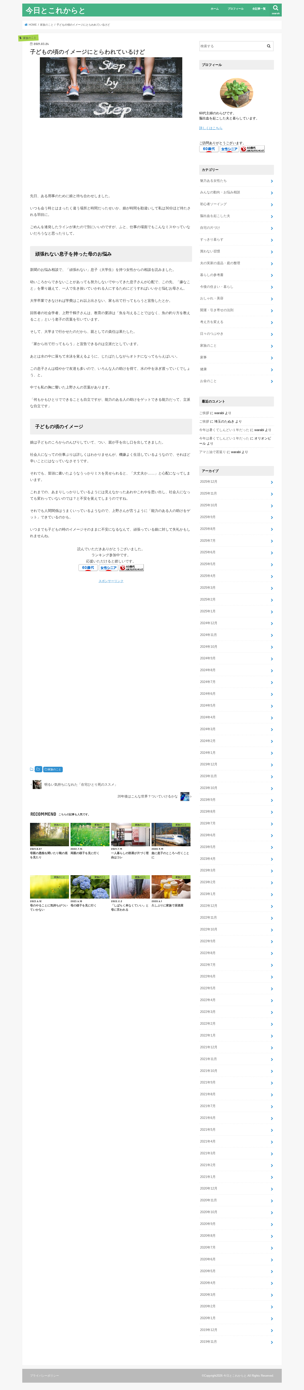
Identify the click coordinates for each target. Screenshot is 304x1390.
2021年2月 (208, 1165)
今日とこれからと (56, 10)
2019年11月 (208, 1341)
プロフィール (236, 8)
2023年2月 (208, 882)
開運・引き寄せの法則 (216, 310)
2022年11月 (208, 917)
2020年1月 (208, 1318)
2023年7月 (208, 823)
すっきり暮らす (211, 239)
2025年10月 (208, 505)
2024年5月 (208, 705)
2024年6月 (208, 693)
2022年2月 (208, 1023)
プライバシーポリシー (44, 1375)
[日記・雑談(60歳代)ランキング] (131, 568)
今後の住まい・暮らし (216, 286)
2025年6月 (208, 552)
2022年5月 (208, 988)
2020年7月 (208, 1247)
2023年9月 (208, 799)
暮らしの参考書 (211, 275)
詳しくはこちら (211, 128)
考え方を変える (211, 322)
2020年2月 (208, 1306)
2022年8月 (208, 953)
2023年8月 (208, 811)
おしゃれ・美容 (211, 298)
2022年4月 (208, 1000)
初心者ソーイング (213, 204)
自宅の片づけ (210, 227)
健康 (203, 369)
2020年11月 (208, 1200)
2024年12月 (208, 623)
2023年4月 (208, 859)
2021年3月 (208, 1153)
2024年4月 (208, 717)
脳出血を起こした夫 (215, 216)
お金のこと (208, 381)
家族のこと (54, 769)
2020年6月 (208, 1259)
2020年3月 (208, 1294)
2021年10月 (208, 1071)
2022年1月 (208, 1035)
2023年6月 (208, 835)
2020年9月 (208, 1224)
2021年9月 (208, 1082)
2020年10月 (208, 1212)
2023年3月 (208, 870)
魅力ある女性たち (213, 180)
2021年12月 (208, 1047)
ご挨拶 (204, 413)
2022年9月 (208, 941)
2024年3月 (208, 729)
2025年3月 (208, 587)
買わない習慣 (210, 251)
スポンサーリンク (111, 581)
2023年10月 (208, 788)
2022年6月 (208, 976)
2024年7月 (208, 682)
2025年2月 (208, 599)
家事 (203, 357)
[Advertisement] (111, 154)
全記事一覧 (259, 8)
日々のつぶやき (211, 333)
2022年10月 (208, 929)
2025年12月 (208, 481)
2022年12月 (208, 906)
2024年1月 (208, 752)
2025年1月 (208, 611)
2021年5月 (208, 1129)
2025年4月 (208, 576)
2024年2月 (208, 741)
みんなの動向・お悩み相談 (220, 192)
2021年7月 (208, 1106)
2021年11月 (208, 1059)
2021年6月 (208, 1118)
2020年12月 (208, 1188)
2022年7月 (208, 965)
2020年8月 (208, 1235)
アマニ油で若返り (212, 452)
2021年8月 (208, 1094)
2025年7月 (208, 540)
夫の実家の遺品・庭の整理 (220, 263)
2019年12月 (208, 1330)
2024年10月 (208, 646)
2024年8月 (208, 670)
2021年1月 (208, 1177)
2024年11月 (208, 635)
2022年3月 (208, 1012)
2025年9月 (208, 517)
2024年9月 (208, 658)
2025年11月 (208, 493)
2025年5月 (208, 564)
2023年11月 (208, 776)
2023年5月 (208, 847)
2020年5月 (208, 1271)
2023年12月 (208, 764)
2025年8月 (208, 529)
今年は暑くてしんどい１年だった (224, 430)
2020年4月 (208, 1283)
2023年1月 (208, 894)
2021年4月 (208, 1141)
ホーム (215, 8)
